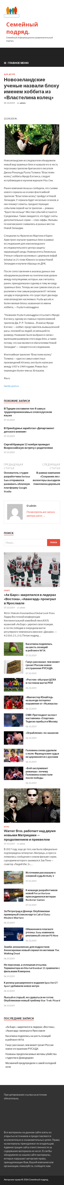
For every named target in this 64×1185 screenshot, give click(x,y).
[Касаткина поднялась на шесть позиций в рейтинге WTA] (13, 654)
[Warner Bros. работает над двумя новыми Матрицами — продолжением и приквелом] (32, 823)
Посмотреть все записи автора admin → (41, 513)
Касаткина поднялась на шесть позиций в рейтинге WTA (39, 647)
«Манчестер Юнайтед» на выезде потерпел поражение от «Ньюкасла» (42, 700)
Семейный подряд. (22, 28)
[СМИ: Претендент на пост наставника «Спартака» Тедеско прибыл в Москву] (13, 725)
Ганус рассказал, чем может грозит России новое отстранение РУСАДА (43, 665)
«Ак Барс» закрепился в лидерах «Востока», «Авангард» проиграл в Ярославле (30, 599)
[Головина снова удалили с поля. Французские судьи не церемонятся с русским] (13, 761)
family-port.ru (11, 385)
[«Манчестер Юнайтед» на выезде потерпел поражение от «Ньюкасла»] (13, 708)
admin (23, 103)
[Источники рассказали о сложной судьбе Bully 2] (13, 883)
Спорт (7, 590)
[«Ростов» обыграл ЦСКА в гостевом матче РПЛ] (13, 690)
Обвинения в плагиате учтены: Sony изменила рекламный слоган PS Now (42, 932)
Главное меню (18, 62)
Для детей (9, 74)
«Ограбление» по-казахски (42, 732)
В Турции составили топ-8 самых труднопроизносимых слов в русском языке (28, 412)
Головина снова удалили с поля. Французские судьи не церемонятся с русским (42, 753)
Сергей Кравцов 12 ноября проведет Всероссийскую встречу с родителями (28, 446)
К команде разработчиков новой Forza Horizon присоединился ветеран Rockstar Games (41, 895)
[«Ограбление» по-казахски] (13, 743)
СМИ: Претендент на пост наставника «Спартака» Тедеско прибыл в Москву (42, 718)
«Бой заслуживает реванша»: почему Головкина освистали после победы (39, 773)
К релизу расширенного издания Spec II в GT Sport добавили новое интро (31, 984)
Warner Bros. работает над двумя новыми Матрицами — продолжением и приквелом (30, 835)
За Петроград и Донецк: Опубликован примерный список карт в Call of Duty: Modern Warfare (27, 914)
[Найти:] (32, 542)
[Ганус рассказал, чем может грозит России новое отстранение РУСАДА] (13, 672)
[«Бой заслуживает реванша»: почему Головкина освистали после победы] (13, 779)
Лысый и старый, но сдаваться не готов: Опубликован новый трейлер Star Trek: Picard (32, 999)
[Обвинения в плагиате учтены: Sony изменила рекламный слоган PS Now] (13, 939)
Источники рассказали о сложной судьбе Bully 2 (41, 874)
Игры (6, 827)
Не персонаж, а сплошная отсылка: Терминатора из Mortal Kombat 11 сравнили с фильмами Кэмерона (32, 968)
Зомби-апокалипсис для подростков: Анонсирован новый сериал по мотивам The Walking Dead (31, 950)
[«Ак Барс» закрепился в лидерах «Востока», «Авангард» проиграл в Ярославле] (32, 587)
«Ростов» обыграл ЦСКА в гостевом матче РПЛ (41, 681)
